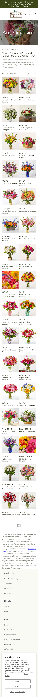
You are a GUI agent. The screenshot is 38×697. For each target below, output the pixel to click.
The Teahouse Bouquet (24, 597)
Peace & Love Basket (27, 431)
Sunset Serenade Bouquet (26, 488)
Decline (18, 687)
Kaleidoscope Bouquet (24, 295)
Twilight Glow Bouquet (7, 460)
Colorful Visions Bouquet (25, 652)
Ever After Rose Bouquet (8, 569)
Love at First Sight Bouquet (26, 351)
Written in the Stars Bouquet (10, 212)
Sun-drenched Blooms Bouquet (26, 323)
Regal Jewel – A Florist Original (25, 379)
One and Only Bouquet (7, 379)
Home (4, 49)
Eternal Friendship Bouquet (26, 625)
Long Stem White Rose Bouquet (9, 488)
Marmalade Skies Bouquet (8, 101)
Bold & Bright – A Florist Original (26, 541)
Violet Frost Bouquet (10, 183)
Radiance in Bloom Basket (26, 156)
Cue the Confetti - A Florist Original (9, 625)
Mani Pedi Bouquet (26, 100)
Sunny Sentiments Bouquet (9, 652)
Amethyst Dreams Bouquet (9, 351)
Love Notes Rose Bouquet (8, 541)
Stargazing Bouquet (27, 405)
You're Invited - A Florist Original (8, 295)
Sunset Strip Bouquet (27, 211)
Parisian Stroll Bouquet (7, 268)
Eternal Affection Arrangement (8, 129)
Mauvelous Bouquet (27, 239)
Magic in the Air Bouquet (25, 268)
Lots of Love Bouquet (10, 405)
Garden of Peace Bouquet (8, 597)
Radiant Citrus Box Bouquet (9, 240)
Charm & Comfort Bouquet (9, 432)
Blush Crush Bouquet (27, 515)
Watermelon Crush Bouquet (9, 323)
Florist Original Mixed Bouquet (25, 460)
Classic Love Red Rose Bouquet (26, 569)
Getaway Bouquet (9, 155)
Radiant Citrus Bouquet (25, 184)
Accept (18, 681)
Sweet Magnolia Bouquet (25, 129)
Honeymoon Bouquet (10, 515)
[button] (25, 14)
